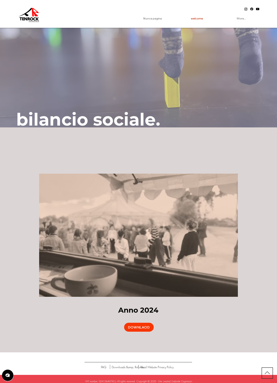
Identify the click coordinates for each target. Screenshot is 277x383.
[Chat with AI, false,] (7, 375)
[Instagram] (246, 9)
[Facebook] (252, 9)
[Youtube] (258, 9)
